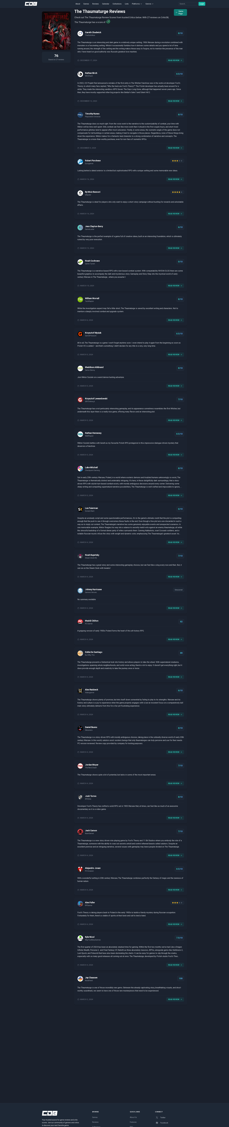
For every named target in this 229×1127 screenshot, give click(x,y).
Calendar (105, 4)
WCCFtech (89, 76)
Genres (148, 4)
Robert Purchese (93, 160)
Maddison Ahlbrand (94, 367)
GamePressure (90, 336)
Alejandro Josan (92, 868)
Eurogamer (89, 163)
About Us (133, 1117)
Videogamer (89, 692)
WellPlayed (89, 436)
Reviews (95, 4)
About (77, 4)
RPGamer (88, 905)
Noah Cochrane (92, 261)
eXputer (88, 195)
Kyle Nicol (89, 937)
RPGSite (88, 799)
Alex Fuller (90, 902)
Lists (127, 4)
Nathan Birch (91, 73)
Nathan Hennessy (93, 433)
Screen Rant (89, 511)
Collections (117, 4)
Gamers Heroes (91, 592)
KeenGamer (89, 833)
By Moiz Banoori (92, 192)
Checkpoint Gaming (92, 470)
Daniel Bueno (91, 727)
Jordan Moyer (91, 764)
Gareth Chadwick (93, 32)
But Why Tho (90, 655)
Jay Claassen (91, 977)
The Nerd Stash (91, 768)
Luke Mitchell (91, 467)
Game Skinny (90, 370)
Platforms (136, 4)
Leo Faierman (91, 508)
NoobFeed (89, 980)
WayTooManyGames (93, 940)
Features (133, 1122)
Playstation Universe (92, 117)
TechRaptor (89, 301)
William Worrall (92, 298)
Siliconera (88, 730)
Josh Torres (90, 796)
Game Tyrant (90, 264)
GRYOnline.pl (90, 401)
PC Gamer (89, 624)
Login (202, 4)
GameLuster (89, 229)
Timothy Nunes (92, 113)
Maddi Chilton (91, 620)
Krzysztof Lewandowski (96, 398)
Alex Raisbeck (91, 689)
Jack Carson (91, 830)
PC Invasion (89, 871)
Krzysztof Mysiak (93, 332)
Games (86, 4)
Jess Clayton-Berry (94, 226)
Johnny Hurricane (93, 589)
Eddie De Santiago (93, 652)
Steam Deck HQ (91, 558)
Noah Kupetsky (92, 555)
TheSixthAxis (90, 35)
